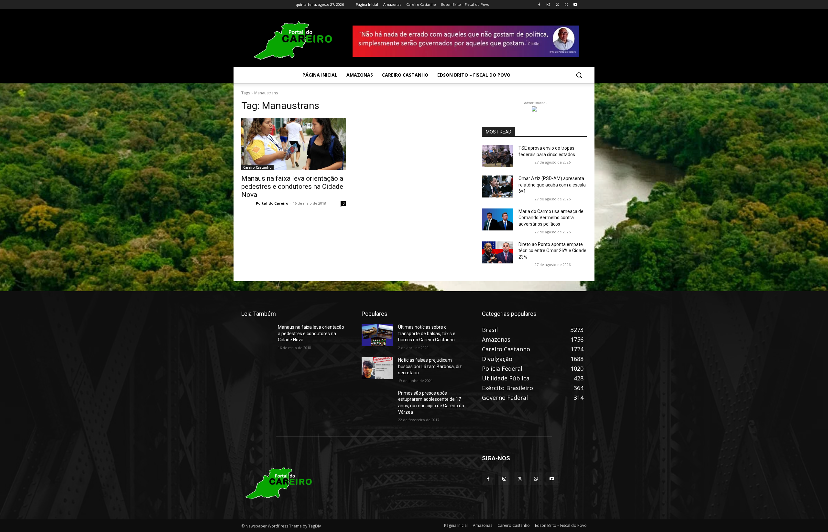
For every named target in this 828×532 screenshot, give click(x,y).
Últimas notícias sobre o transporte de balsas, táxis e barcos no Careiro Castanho (426, 333)
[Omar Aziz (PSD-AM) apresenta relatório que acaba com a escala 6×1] (497, 186)
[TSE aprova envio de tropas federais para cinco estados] (497, 156)
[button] (579, 75)
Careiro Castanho (257, 167)
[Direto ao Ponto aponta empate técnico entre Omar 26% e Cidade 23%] (497, 252)
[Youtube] (575, 4)
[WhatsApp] (566, 4)
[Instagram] (548, 4)
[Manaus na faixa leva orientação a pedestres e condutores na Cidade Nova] (293, 144)
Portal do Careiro (272, 203)
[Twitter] (557, 4)
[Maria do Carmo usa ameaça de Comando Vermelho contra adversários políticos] (497, 219)
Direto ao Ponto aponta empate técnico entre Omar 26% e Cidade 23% (552, 251)
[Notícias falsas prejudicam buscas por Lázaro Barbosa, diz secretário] (377, 368)
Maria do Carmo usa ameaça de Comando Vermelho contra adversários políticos (550, 218)
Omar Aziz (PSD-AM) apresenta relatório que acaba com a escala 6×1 (552, 185)
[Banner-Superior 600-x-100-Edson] (466, 41)
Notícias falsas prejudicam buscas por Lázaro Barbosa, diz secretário (430, 366)
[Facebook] (539, 4)
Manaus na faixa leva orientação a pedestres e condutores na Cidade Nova (292, 186)
